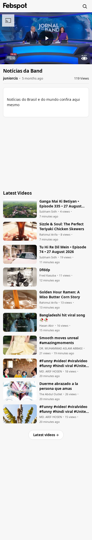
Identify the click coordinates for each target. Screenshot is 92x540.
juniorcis (10, 78)
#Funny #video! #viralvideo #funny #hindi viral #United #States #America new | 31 (63, 363)
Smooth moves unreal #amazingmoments (58, 340)
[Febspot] (15, 6)
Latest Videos (17, 193)
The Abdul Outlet (50, 394)
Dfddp (44, 270)
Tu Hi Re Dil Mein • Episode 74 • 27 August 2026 (62, 249)
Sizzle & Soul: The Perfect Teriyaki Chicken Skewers (61, 226)
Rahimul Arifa (48, 234)
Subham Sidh (48, 211)
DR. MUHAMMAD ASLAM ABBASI (61, 348)
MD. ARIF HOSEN (50, 371)
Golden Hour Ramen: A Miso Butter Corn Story (59, 294)
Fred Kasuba (47, 275)
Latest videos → (46, 435)
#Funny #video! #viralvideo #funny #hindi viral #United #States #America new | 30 (63, 409)
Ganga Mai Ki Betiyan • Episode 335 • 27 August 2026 (60, 204)
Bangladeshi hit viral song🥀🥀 (62, 317)
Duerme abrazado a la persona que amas (58, 386)
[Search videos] (84, 6)
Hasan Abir (46, 325)
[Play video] (46, 38)
